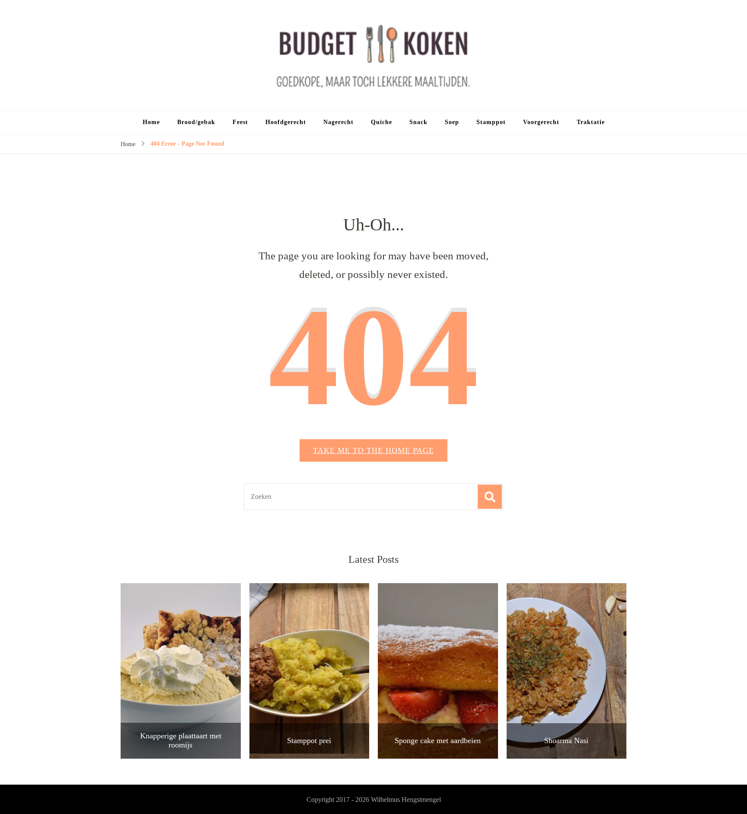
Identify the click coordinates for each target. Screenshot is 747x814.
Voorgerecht (541, 122)
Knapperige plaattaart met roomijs (180, 740)
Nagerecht (338, 122)
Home (151, 122)
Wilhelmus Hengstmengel (406, 799)
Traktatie (591, 122)
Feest (240, 122)
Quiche (381, 122)
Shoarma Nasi (566, 740)
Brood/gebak (196, 122)
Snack (418, 122)
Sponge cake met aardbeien (438, 740)
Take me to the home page (373, 450)
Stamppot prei (309, 740)
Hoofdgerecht (285, 122)
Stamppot (491, 122)
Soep (452, 122)
